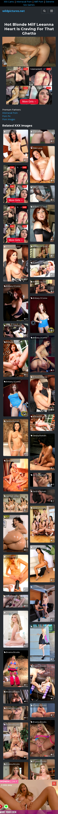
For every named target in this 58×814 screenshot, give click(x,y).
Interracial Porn (24, 1)
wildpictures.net (13, 11)
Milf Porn (38, 1)
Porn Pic (6, 116)
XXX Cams (9, 1)
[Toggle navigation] (51, 11)
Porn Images (8, 119)
